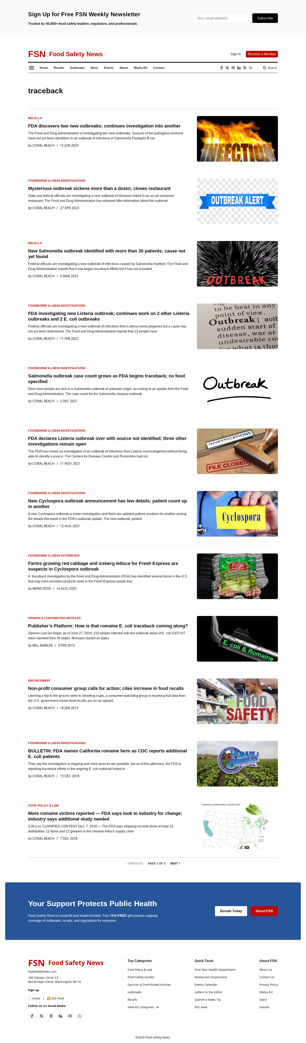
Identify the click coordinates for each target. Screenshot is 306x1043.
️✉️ (34, 998)
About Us (265, 970)
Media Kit (266, 992)
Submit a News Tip (208, 1000)
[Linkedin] (239, 68)
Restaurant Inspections (211, 977)
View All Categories (141, 1007)
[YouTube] (245, 68)
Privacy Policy (268, 985)
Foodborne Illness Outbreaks (53, 555)
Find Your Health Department (215, 970)
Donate (264, 1007)
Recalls (35, 118)
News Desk (41, 588)
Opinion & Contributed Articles (54, 618)
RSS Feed (201, 1007)
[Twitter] (227, 68)
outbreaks (135, 992)
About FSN (264, 911)
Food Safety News (157, 1037)
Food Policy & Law (43, 805)
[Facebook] (221, 68)
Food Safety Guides (141, 977)
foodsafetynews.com (42, 971)
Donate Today (231, 911)
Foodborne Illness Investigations (56, 180)
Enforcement (39, 680)
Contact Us (266, 977)
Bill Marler (42, 645)
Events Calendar (206, 985)
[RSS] (251, 68)
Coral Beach (43, 145)
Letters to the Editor (208, 992)
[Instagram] (233, 68)
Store (263, 1000)
